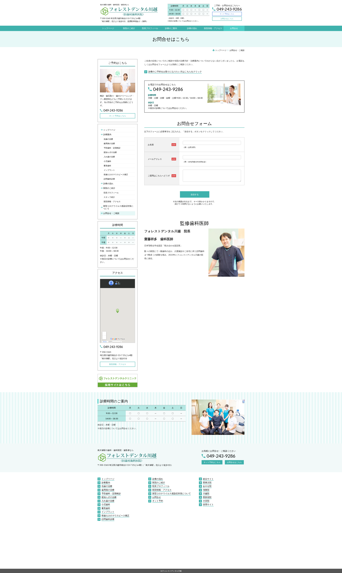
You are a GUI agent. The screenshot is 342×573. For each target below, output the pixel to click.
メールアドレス (155, 159)
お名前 (151, 144)
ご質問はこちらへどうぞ (159, 175)
